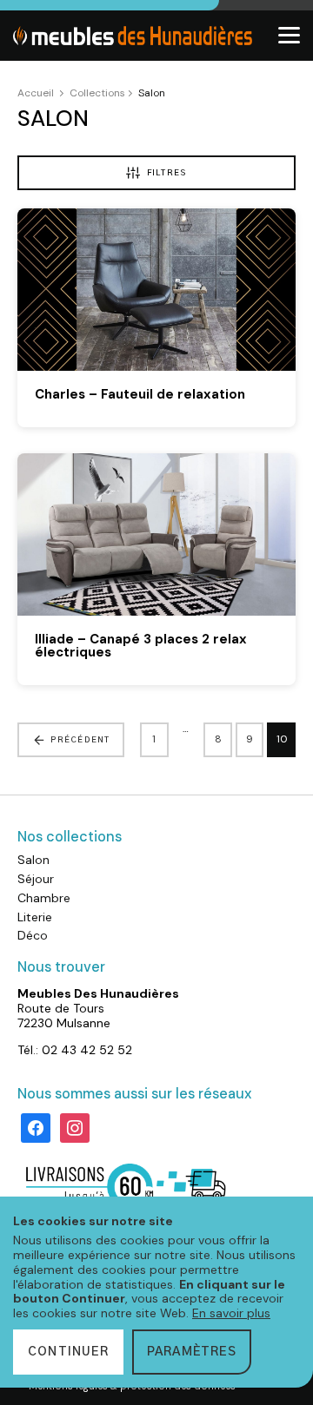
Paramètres (191, 1352)
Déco (32, 935)
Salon (33, 859)
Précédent (80, 740)
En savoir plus (231, 1313)
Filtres (167, 173)
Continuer (68, 1352)
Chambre (43, 898)
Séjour (35, 879)
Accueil (35, 93)
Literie (34, 917)
